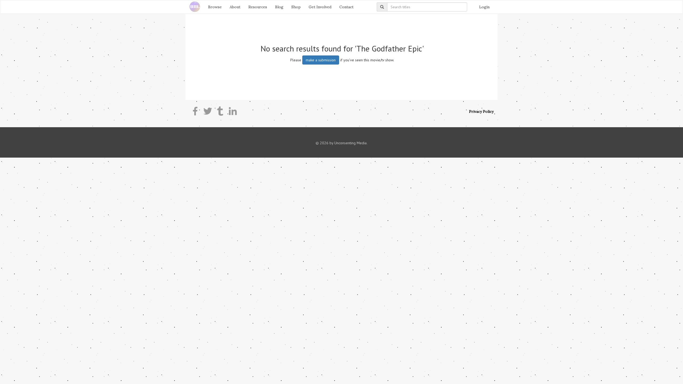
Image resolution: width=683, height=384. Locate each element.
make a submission (321, 60)
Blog (279, 7)
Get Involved (320, 7)
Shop (296, 7)
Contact (346, 7)
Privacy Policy (481, 111)
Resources (257, 7)
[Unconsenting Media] (192, 7)
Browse (215, 7)
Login (484, 7)
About (235, 7)
